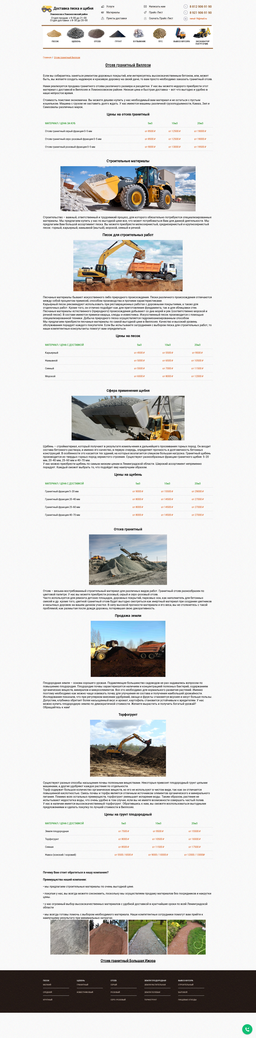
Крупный (47, 1000)
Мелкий (47, 985)
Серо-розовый (118, 1000)
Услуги (110, 6)
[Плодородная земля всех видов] (128, 676)
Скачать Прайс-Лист (161, 18)
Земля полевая (152, 992)
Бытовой (182, 992)
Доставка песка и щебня (73, 8)
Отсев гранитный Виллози (67, 57)
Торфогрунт (150, 1000)
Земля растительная (155, 985)
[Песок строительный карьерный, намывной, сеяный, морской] (128, 290)
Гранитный (82, 985)
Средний (47, 992)
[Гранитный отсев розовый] (108, 953)
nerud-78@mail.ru (198, 18)
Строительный (185, 985)
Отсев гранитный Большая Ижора (128, 961)
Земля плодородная (155, 980)
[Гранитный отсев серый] (69, 953)
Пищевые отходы (187, 1000)
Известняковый (85, 992)
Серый (114, 985)
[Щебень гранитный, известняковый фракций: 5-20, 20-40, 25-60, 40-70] (128, 439)
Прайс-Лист (156, 12)
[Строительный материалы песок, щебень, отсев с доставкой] (128, 210)
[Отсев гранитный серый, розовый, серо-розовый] (128, 584)
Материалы (113, 12)
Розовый (115, 992)
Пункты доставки (116, 18)
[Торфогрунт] (128, 775)
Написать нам (157, 6)
